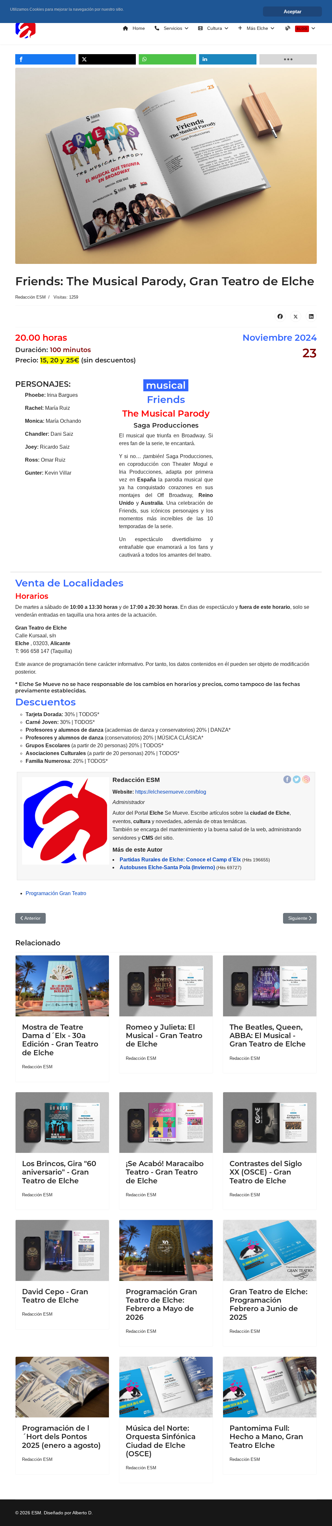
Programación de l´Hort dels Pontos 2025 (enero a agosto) (61, 1437)
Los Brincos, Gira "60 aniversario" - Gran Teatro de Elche (59, 1172)
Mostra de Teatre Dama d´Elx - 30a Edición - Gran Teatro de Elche (60, 1040)
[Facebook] (280, 316)
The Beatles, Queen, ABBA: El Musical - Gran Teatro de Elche (268, 1036)
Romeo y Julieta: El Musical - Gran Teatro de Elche (164, 1036)
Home (138, 28)
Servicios (172, 28)
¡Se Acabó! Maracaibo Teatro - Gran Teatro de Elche (165, 1172)
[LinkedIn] (311, 316)
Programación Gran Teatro (56, 893)
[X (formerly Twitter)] (295, 316)
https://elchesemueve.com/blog (170, 792)
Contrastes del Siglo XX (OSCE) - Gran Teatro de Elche (266, 1172)
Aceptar (293, 11)
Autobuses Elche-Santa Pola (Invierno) (167, 867)
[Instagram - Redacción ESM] (306, 779)
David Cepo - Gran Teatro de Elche (55, 1296)
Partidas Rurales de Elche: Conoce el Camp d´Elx (180, 859)
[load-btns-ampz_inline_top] (288, 59)
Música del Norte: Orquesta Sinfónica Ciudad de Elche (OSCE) (161, 1441)
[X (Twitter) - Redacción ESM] (297, 779)
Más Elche (256, 28)
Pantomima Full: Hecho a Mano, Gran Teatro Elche (266, 1437)
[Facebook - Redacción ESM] (287, 779)
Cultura (214, 28)
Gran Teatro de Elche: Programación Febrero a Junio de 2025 (268, 1304)
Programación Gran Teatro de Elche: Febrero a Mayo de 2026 (161, 1304)
